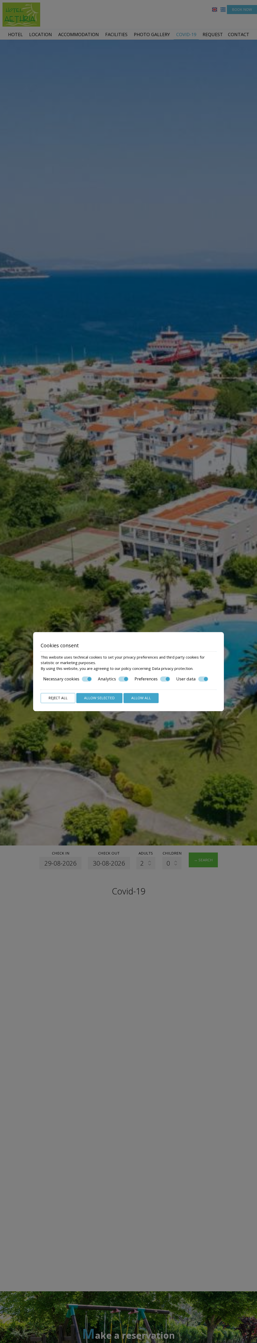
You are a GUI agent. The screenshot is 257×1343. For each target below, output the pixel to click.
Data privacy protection (172, 668)
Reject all (58, 697)
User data (186, 679)
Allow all (141, 697)
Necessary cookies (61, 679)
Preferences (146, 679)
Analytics (107, 679)
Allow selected (99, 697)
